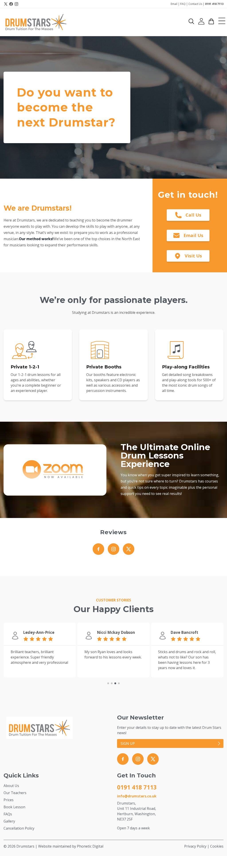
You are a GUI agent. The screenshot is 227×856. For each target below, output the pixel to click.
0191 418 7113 (214, 4)
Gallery (9, 821)
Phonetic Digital (90, 846)
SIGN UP (128, 743)
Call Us (193, 215)
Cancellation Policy (19, 828)
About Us (11, 785)
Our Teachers (15, 792)
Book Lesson (14, 807)
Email (174, 4)
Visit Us (193, 256)
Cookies (216, 846)
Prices (9, 799)
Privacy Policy (195, 846)
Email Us (193, 235)
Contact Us (195, 4)
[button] (191, 21)
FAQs (8, 814)
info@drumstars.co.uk (137, 796)
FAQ (183, 4)
